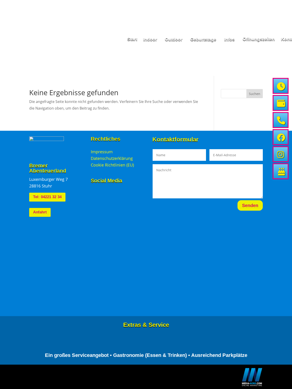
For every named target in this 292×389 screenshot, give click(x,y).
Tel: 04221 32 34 (47, 197)
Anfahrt (40, 212)
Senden (250, 205)
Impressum (102, 151)
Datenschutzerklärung (112, 158)
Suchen (254, 94)
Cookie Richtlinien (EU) (112, 165)
